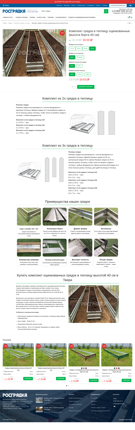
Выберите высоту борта (76, 44)
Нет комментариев (56, 402)
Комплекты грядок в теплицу (22, 23)
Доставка (94, 401)
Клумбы (71, 407)
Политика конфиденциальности (100, 411)
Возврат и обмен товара (98, 407)
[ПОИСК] (106, 11)
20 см (79, 48)
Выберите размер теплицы (77, 70)
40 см (92, 48)
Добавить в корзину (86, 86)
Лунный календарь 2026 (117, 5)
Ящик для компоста (75, 411)
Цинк (72, 57)
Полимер (79, 57)
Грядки (10, 23)
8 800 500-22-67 (123, 11)
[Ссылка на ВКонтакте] (130, 5)
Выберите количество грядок (77, 62)
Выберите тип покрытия (76, 53)
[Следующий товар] (131, 23)
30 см (85, 48)
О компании (94, 398)
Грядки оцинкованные (75, 398)
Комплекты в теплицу (75, 404)
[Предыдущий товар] (128, 23)
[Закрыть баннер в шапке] (132, 2)
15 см (72, 48)
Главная (5, 23)
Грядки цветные (73, 401)
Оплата (93, 404)
